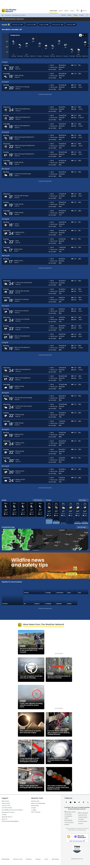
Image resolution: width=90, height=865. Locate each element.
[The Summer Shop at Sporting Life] (83, 599)
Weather (8, 15)
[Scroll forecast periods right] (87, 46)
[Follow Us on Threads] (83, 802)
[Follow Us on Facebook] (66, 802)
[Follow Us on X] (88, 802)
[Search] (77, 10)
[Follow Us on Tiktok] (79, 802)
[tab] (80, 35)
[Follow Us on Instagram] (70, 802)
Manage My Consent (8, 812)
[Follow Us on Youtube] (75, 802)
